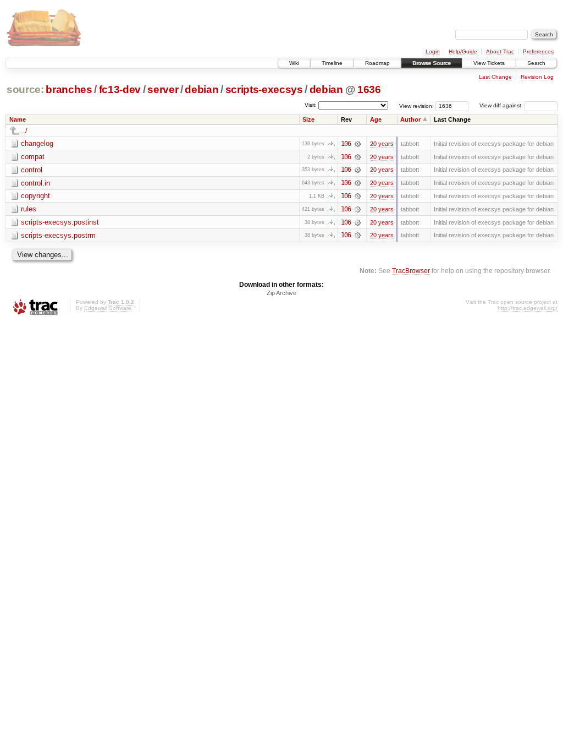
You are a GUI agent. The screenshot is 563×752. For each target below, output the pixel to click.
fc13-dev (120, 89)
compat (33, 156)
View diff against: (502, 105)
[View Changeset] (358, 144)
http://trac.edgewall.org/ (528, 308)
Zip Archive (281, 293)
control (31, 170)
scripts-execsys (264, 89)
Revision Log (537, 77)
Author (410, 119)
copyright (35, 196)
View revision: (416, 105)
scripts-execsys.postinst (60, 222)
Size (308, 119)
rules (28, 209)
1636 (369, 89)
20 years (382, 143)
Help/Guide (463, 51)
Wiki (294, 63)
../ (24, 131)
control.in (35, 183)
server (162, 89)
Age (376, 119)
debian (201, 89)
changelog (37, 143)
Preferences (538, 51)
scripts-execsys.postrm (58, 235)
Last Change (495, 77)
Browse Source (431, 63)
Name (17, 119)
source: (25, 89)
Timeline (332, 63)
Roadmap (377, 63)
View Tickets (489, 63)
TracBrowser (411, 270)
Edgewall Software (107, 308)
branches (69, 89)
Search (536, 63)
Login (433, 51)
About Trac (500, 51)
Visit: (311, 105)
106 (346, 144)
